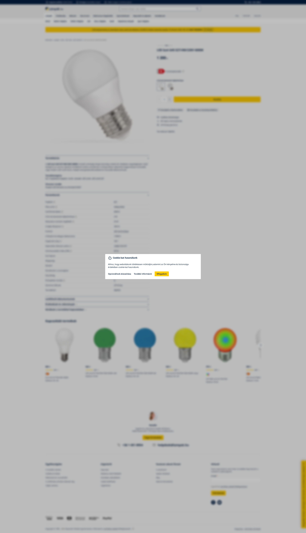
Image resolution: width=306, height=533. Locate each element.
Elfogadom (162, 274)
